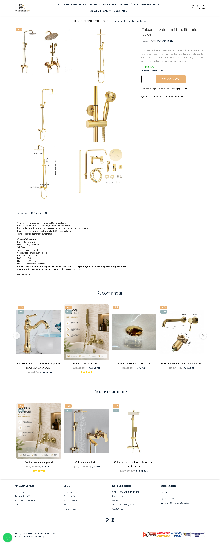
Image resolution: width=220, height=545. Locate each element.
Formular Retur (70, 509)
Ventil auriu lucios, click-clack (134, 364)
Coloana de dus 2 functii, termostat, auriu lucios (134, 464)
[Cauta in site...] (193, 7)
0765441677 (169, 498)
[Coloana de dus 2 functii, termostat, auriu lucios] (134, 431)
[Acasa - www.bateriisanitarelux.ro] (32, 8)
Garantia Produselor (72, 500)
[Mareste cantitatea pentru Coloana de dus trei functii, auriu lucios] (150, 77)
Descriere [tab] (22, 213)
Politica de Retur (70, 496)
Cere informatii (176, 97)
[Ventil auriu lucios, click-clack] (134, 332)
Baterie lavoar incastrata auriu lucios (181, 364)
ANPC (66, 504)
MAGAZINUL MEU (24, 486)
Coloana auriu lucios (86, 462)
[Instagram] (113, 520)
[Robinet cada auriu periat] (86, 332)
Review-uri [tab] (39, 213)
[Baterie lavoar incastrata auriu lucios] (181, 332)
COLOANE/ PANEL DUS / (95, 21)
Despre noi (19, 492)
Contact (18, 504)
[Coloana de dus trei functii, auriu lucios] (43, 56)
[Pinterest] (107, 520)
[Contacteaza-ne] (198, 7)
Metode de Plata (70, 492)
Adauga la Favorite (152, 97)
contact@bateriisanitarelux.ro (176, 503)
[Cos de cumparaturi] (203, 7)
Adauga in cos (170, 79)
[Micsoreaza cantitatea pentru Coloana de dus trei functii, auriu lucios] (150, 81)
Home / (78, 21)
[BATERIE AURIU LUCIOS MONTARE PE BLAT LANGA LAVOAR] (38, 332)
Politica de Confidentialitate (26, 500)
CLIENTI (68, 486)
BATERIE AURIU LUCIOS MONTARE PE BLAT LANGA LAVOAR (39, 366)
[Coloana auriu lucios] (86, 431)
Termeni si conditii (22, 496)
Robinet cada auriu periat (86, 364)
